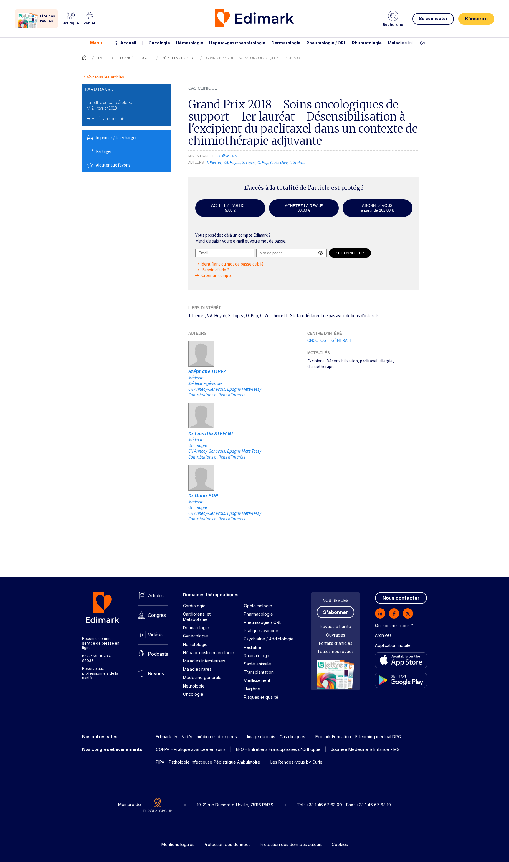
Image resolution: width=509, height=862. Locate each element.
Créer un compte (216, 275)
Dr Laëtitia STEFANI (210, 433)
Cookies (340, 844)
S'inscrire (476, 19)
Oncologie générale (329, 340)
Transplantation (259, 672)
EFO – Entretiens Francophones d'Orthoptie (278, 749)
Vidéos (155, 634)
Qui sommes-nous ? (394, 625)
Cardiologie (194, 605)
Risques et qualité (261, 697)
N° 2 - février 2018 (178, 57)
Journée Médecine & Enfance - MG (365, 749)
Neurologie (194, 685)
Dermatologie (285, 42)
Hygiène (252, 688)
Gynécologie (195, 635)
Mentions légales (177, 844)
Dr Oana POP (203, 495)
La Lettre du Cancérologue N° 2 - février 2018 (110, 105)
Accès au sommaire (109, 118)
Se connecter (433, 18)
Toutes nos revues (335, 651)
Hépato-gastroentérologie (237, 42)
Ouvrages (335, 634)
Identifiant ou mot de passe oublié (232, 264)
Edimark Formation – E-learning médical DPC (358, 736)
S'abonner (335, 612)
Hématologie (189, 42)
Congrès (157, 615)
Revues (156, 673)
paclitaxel (368, 361)
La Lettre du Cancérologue (124, 57)
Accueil (128, 42)
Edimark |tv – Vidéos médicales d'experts (196, 736)
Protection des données (227, 844)
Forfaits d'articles (335, 643)
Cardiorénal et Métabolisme (197, 617)
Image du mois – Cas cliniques (276, 736)
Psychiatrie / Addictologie (269, 638)
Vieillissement (257, 680)
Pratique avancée (261, 630)
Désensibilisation (342, 361)
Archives (383, 635)
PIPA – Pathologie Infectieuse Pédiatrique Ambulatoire (208, 761)
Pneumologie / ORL (326, 42)
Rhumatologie (367, 42)
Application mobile (393, 645)
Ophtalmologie (258, 605)
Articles (156, 596)
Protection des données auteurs (291, 844)
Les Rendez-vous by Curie (296, 761)
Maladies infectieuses (411, 42)
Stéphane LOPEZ (207, 371)
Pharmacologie (258, 614)
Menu (96, 42)
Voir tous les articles (105, 77)
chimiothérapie (321, 366)
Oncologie (159, 42)
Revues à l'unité (335, 626)
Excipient (315, 361)
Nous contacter (400, 598)
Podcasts (158, 654)
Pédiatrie (252, 647)
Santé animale (257, 663)
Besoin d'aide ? (215, 270)
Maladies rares (197, 669)
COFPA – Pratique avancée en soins (191, 749)
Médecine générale (202, 677)
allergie (386, 361)
